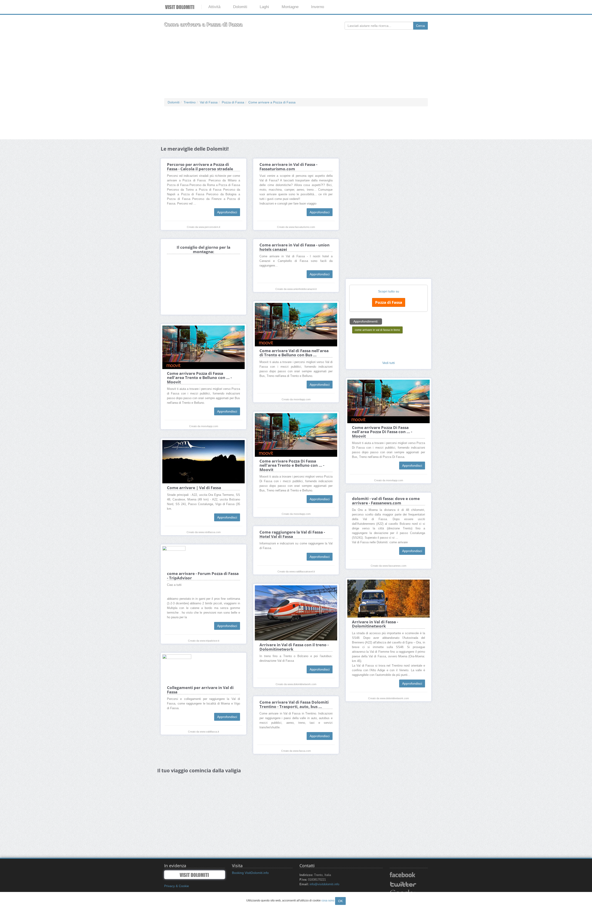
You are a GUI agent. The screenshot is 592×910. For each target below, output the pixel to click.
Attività (214, 7)
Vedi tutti (388, 363)
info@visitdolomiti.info (324, 884)
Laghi (264, 7)
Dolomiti (240, 7)
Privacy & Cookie (176, 886)
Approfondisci (227, 212)
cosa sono (327, 900)
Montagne (290, 7)
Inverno (317, 7)
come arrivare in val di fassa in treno (377, 330)
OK (340, 901)
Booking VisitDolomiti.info (250, 873)
